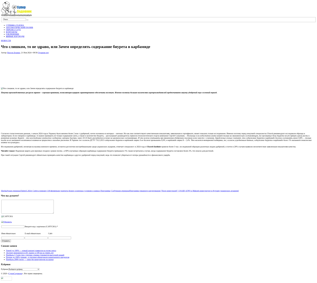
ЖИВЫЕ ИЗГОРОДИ (15, 36)
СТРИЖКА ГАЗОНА (15, 25)
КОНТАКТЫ (11, 32)
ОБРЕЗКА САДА (13, 30)
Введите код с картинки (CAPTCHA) (40, 226)
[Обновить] (6, 222)
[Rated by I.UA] (6, 280)
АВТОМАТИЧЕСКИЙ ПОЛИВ (19, 27)
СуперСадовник (15, 273)
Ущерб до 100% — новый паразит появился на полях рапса (31, 251)
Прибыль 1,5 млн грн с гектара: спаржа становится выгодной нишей (35, 255)
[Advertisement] (19, 69)
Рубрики (4, 269)
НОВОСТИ (6, 41)
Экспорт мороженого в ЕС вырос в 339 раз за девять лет (30, 253)
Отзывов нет (43, 53)
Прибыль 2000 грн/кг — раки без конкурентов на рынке (30, 259)
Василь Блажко (13, 53)
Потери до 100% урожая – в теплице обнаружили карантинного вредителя (37, 257)
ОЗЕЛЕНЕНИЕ (12, 34)
